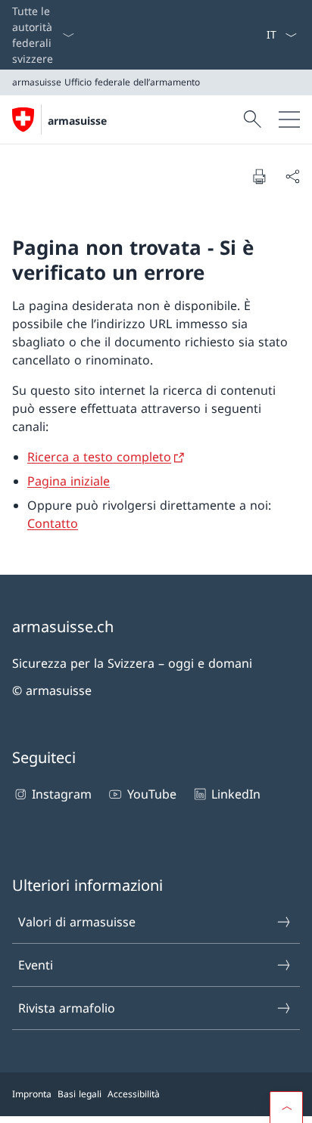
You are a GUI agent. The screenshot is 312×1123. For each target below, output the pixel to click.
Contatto (52, 523)
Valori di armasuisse (77, 922)
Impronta (31, 1093)
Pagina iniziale (68, 481)
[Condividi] (292, 176)
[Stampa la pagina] (259, 176)
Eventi (35, 965)
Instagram (62, 794)
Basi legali (79, 1093)
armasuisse (77, 120)
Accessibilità (134, 1093)
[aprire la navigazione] (289, 119)
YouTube (151, 794)
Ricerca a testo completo (99, 456)
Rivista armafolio (66, 1008)
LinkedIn (236, 794)
